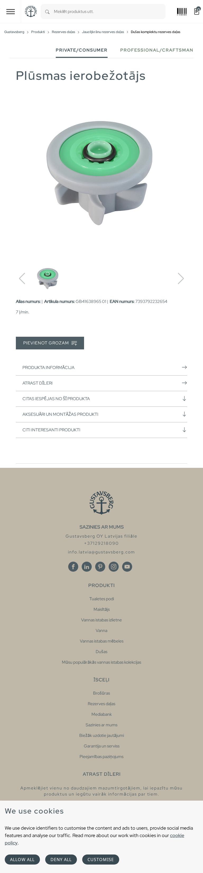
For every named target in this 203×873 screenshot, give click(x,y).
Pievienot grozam (46, 343)
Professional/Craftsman (156, 50)
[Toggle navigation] (10, 11)
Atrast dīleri (37, 383)
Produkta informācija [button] (48, 367)
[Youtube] (127, 567)
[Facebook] (73, 567)
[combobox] (109, 11)
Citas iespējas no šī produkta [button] (56, 398)
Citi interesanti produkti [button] (51, 430)
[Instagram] (114, 567)
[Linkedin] (87, 567)
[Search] (47, 11)
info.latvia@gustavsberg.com (101, 552)
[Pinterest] (100, 567)
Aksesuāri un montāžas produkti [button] (60, 414)
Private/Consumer (82, 50)
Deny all (61, 859)
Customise (100, 859)
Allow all (22, 859)
